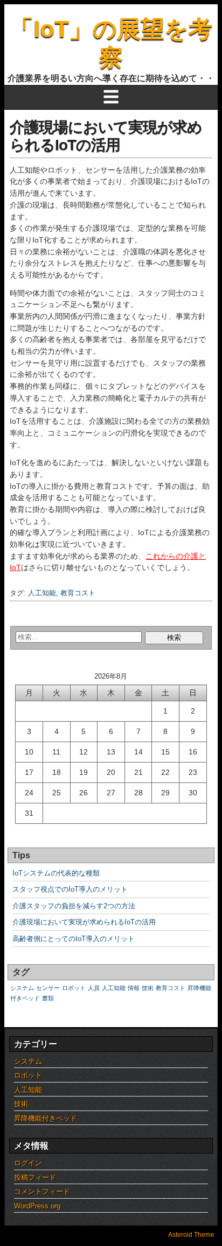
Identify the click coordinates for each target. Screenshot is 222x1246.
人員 (94, 988)
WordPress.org (37, 1206)
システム (22, 988)
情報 (134, 988)
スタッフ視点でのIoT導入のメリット (70, 889)
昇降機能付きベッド (45, 1118)
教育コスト (77, 593)
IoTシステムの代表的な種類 (56, 873)
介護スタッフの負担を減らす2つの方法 (73, 906)
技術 (148, 988)
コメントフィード (42, 1191)
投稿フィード (35, 1177)
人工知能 (42, 593)
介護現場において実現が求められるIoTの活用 (84, 922)
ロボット (74, 988)
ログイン (28, 1163)
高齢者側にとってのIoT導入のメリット (73, 939)
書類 (48, 998)
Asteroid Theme (191, 1234)
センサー (48, 988)
